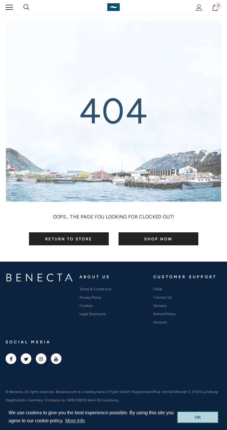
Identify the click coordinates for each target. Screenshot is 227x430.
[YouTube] (56, 358)
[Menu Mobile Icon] (9, 7)
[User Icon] (199, 7)
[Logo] (113, 7)
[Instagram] (41, 358)
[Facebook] (11, 358)
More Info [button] (75, 420)
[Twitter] (26, 358)
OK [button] (198, 417)
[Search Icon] (26, 7)
